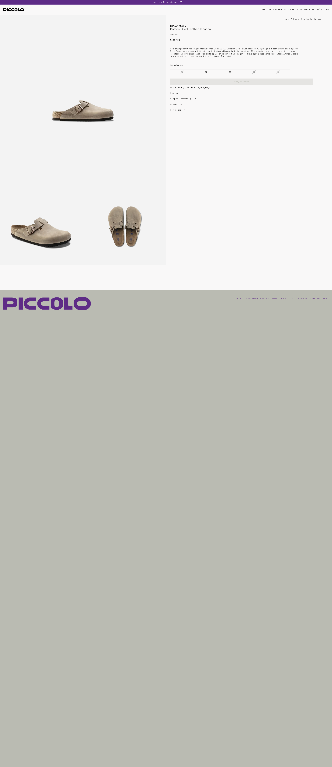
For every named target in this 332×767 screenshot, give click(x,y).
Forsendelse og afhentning (256, 298)
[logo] (13, 9)
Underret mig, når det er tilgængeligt (190, 88)
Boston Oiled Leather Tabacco (307, 19)
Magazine (305, 10)
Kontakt (239, 298)
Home (286, 19)
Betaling (275, 298)
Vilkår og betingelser (297, 298)
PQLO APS (322, 298)
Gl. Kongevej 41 (277, 10)
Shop (264, 10)
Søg (319, 10)
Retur (283, 298)
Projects (293, 10)
